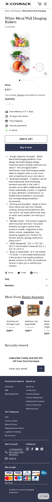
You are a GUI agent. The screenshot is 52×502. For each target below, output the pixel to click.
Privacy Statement (34, 397)
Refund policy (32, 408)
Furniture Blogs (32, 394)
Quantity (10, 99)
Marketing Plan (11, 394)
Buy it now (26, 147)
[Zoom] (45, 73)
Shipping (21, 95)
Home (7, 11)
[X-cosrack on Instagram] (27, 449)
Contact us (31, 390)
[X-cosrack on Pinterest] (41, 449)
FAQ (7, 417)
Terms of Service (33, 405)
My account (10, 435)
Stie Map (9, 483)
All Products (16, 11)
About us (30, 386)
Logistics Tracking (13, 432)
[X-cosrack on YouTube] (37, 449)
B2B (6, 390)
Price (8, 85)
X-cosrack (10, 26)
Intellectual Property (35, 401)
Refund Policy (11, 424)
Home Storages (33, 297)
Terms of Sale (11, 421)
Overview (9, 386)
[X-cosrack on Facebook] (32, 449)
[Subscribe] (41, 369)
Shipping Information (14, 428)
